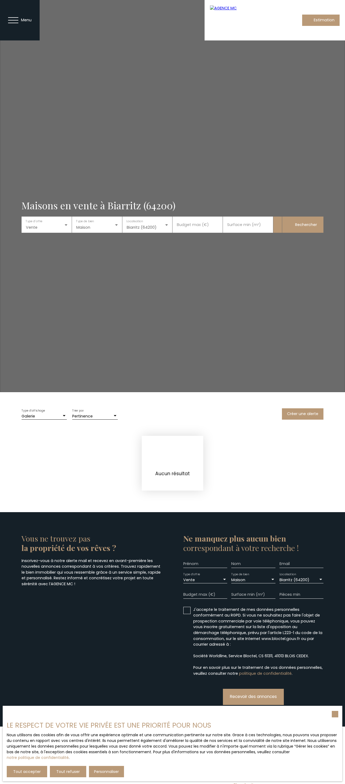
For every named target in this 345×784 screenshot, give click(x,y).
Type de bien (85, 221)
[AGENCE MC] (242, 20)
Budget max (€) (193, 224)
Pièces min (290, 594)
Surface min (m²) (244, 224)
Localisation (134, 221)
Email (285, 563)
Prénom (190, 563)
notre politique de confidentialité (38, 757)
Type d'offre (34, 221)
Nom (236, 563)
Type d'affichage (33, 410)
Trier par (78, 410)
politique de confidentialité (265, 673)
